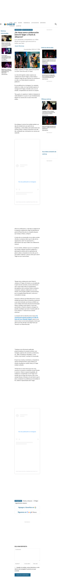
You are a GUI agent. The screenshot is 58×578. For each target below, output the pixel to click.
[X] (30, 516)
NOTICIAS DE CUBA (27, 29)
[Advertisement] (29, 10)
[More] (44, 516)
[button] (56, 24)
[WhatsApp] (37, 516)
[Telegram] (40, 516)
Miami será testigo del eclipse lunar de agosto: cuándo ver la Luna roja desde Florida (49, 61)
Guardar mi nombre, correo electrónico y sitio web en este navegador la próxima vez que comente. (27, 569)
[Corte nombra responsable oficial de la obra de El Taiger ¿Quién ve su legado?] (7, 51)
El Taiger (36, 501)
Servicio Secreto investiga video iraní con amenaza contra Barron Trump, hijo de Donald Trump (48, 76)
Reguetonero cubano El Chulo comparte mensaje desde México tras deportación (6, 71)
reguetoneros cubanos (21, 503)
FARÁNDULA (18, 29)
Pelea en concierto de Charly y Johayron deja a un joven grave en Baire (6, 44)
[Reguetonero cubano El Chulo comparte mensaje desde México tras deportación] (7, 65)
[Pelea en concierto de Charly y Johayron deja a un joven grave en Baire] (7, 38)
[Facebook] (26, 516)
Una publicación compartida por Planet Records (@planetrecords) (36, 471)
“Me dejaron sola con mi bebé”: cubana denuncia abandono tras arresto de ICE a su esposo (48, 112)
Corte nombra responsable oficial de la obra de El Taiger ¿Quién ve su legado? (6, 57)
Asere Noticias (4, 46)
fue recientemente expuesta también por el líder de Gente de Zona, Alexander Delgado (26, 317)
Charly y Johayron (27, 501)
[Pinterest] (33, 516)
